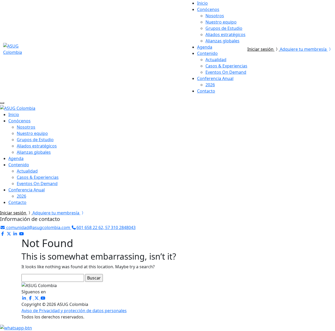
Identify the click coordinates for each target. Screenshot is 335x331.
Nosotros (214, 16)
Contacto (206, 91)
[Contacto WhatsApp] (16, 327)
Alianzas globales (222, 41)
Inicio (202, 3)
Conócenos (208, 9)
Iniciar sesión (261, 49)
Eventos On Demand (225, 72)
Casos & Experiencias (226, 66)
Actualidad (215, 59)
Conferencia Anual (215, 78)
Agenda (204, 47)
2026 (210, 85)
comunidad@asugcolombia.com (38, 227)
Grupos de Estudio (223, 28)
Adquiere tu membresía (304, 49)
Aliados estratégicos (225, 34)
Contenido (207, 53)
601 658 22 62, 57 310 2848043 (106, 227)
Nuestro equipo (221, 22)
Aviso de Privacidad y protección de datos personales (74, 310)
